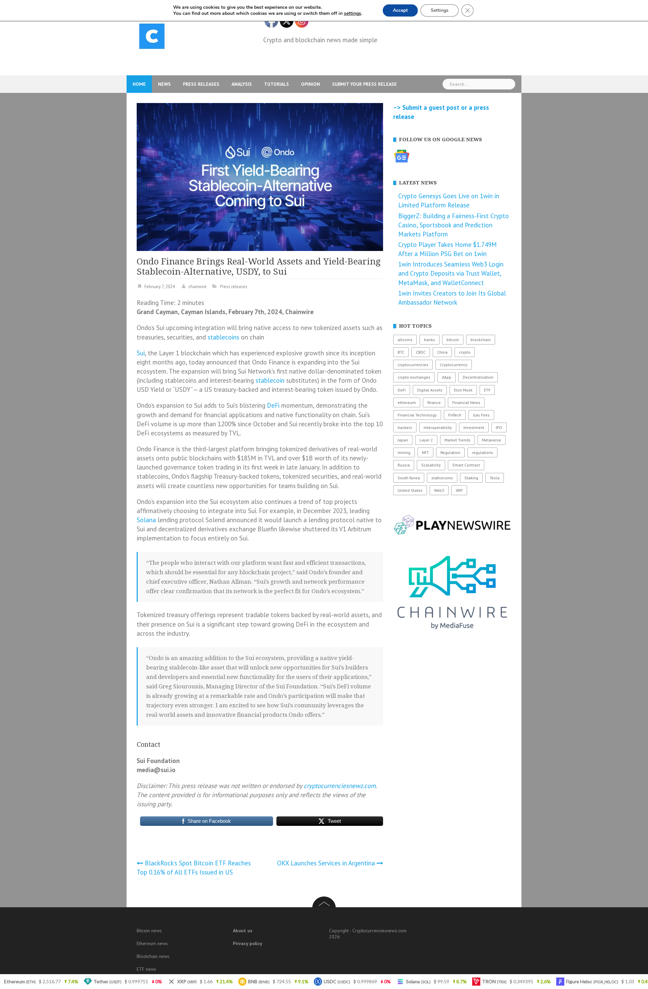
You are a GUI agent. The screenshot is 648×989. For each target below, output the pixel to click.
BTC (401, 352)
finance (434, 402)
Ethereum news (152, 943)
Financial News (466, 402)
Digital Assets (429, 389)
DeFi (273, 405)
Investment (473, 427)
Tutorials (276, 84)
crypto (464, 352)
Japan (403, 439)
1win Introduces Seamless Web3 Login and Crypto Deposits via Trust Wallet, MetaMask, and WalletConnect (451, 273)
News (164, 84)
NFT (425, 452)
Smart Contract (466, 464)
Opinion (310, 84)
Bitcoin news (149, 931)
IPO (499, 427)
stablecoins (223, 337)
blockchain (480, 339)
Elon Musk (463, 389)
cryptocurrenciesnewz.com (340, 786)
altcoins (405, 339)
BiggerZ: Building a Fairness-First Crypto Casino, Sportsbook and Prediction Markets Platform (453, 225)
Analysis (242, 84)
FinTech (454, 414)
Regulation (450, 452)
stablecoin (270, 380)
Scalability (431, 464)
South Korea (409, 477)
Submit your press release (364, 84)
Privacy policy (247, 943)
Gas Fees (481, 414)
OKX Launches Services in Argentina (326, 863)
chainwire (197, 286)
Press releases (201, 84)
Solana (146, 520)
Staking (471, 477)
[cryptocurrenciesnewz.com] (152, 37)
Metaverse (491, 439)
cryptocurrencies (413, 364)
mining (404, 452)
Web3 (439, 490)
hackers (405, 427)
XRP (459, 490)
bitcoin (453, 339)
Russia (404, 464)
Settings (440, 10)
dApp (446, 377)
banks (429, 339)
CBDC (421, 352)
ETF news (146, 969)
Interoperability (438, 427)
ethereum (407, 402)
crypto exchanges (414, 377)
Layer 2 (426, 439)
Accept (400, 10)
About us (242, 931)
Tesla (495, 477)
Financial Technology (417, 414)
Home (139, 84)
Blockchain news (153, 956)
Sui (141, 353)
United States (410, 490)
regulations (482, 452)
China (442, 352)
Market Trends (457, 439)
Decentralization (478, 377)
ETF (487, 389)
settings (352, 13)
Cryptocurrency (453, 364)
